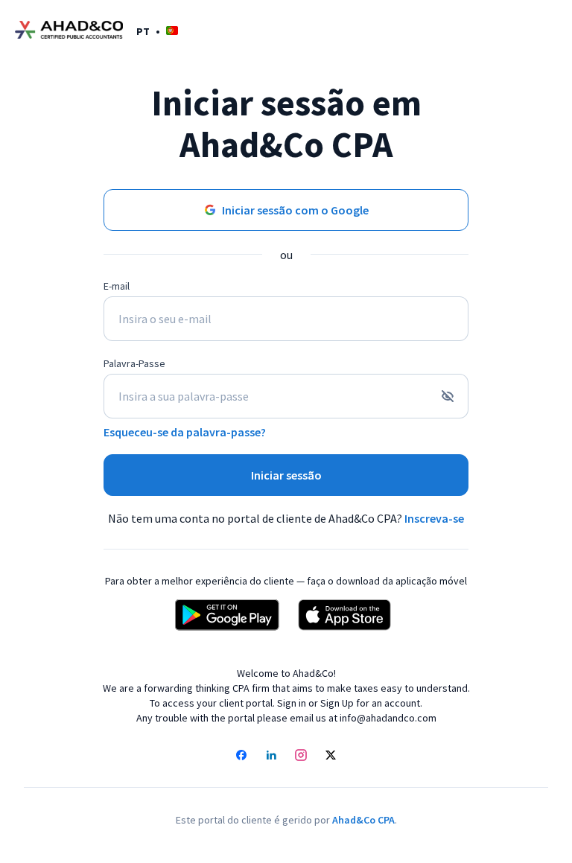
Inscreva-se (434, 518)
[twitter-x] (331, 756)
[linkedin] (271, 756)
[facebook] (241, 756)
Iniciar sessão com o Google (295, 210)
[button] (157, 31)
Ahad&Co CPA (363, 820)
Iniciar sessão (286, 475)
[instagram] (301, 756)
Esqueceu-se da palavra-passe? (185, 431)
